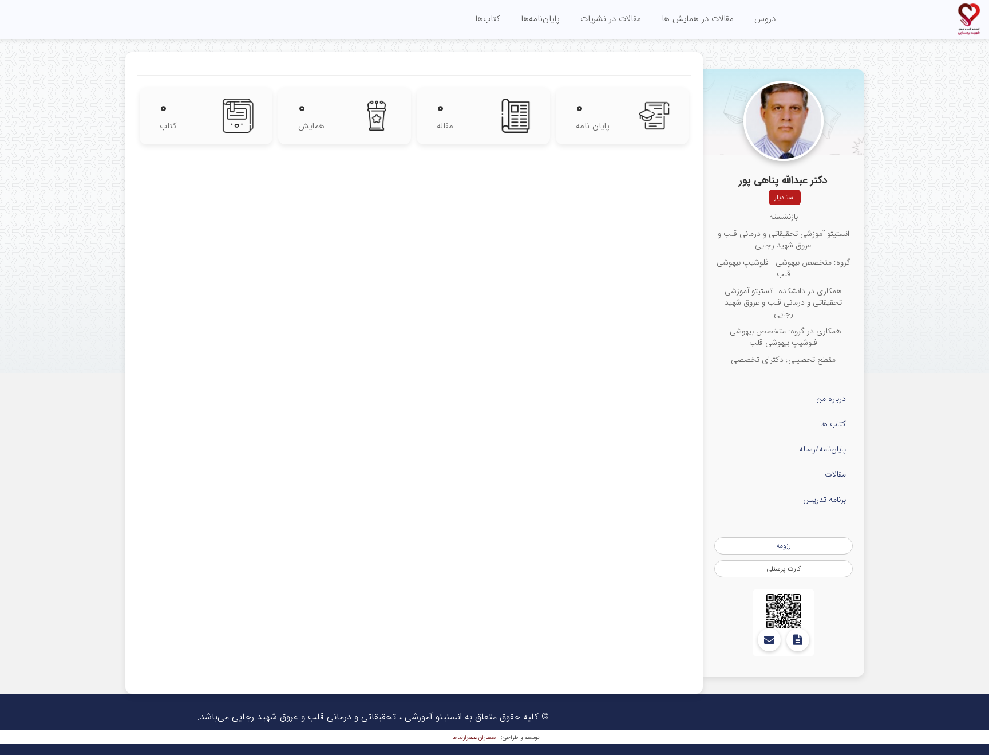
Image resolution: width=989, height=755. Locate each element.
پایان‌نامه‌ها (540, 19)
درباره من (831, 398)
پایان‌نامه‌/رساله (822, 449)
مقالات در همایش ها (698, 19)
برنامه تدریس (824, 499)
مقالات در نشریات (610, 19)
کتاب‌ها (487, 19)
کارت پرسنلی (783, 568)
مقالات (835, 474)
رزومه (783, 545)
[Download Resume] (797, 639)
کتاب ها (833, 424)
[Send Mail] (769, 639)
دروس (765, 19)
